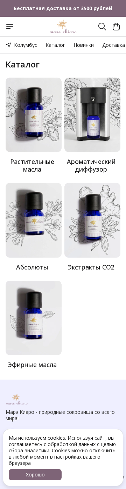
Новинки (84, 45)
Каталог (55, 45)
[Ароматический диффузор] (92, 115)
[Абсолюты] (34, 220)
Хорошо (35, 474)
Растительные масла (32, 165)
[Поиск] (102, 26)
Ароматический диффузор (91, 165)
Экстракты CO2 (91, 267)
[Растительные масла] (34, 115)
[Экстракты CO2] (92, 220)
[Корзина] (116, 26)
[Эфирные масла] (34, 318)
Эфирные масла (32, 364)
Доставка (113, 45)
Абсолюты (32, 267)
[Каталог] (10, 26)
